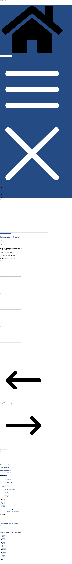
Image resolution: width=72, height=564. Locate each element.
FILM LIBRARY (4, 188)
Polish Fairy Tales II (8, 480)
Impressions (6, 495)
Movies (3, 478)
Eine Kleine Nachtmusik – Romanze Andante (10, 532)
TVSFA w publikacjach (6, 503)
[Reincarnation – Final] (11, 462)
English (16, 472)
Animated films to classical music (10, 490)
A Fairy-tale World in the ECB (7, 500)
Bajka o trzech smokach (5, 470)
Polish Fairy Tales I (7, 479)
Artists (3, 505)
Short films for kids (7, 493)
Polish (8, 472)
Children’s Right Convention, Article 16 (9, 523)
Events (3, 190)
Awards (3, 193)
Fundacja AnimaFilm (6, 194)
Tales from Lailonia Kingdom (9, 489)
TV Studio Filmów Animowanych (7, 3)
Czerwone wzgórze (4, 467)
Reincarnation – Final (5, 464)
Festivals (4, 191)
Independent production (8, 485)
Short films (2, 233)
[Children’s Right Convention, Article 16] (3, 520)
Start (3, 187)
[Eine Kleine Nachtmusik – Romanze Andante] (3, 530)
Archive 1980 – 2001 (6, 486)
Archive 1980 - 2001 (7, 233)
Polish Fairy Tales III (8, 482)
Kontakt (3, 197)
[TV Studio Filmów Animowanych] (32, 54)
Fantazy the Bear (7, 483)
